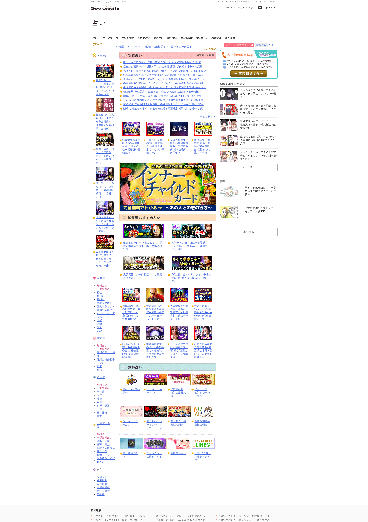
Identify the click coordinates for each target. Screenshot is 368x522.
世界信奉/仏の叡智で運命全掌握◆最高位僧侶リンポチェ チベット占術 (155, 312)
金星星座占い (178, 453)
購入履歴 (230, 38)
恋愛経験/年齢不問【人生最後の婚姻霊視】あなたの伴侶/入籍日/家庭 (163, 104)
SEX (99, 330)
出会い (101, 363)
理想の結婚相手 (106, 359)
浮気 (99, 316)
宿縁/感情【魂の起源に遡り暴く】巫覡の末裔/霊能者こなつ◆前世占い (131, 312)
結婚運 (101, 338)
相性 (99, 292)
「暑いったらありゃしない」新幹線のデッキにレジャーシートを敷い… (259, 516)
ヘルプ (273, 44)
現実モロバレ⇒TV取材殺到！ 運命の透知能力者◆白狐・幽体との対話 (143, 246)
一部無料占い (104, 289)
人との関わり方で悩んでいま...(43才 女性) (249, 66)
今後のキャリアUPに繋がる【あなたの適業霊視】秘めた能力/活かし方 (164, 79)
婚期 (99, 366)
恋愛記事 (216, 38)
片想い (101, 296)
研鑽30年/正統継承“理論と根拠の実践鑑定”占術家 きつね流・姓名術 (202, 146)
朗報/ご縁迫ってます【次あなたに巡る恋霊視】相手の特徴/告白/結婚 (163, 108)
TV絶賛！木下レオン (128, 46)
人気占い (102, 56)
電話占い (158, 38)
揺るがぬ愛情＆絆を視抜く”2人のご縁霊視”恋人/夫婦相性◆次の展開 (162, 66)
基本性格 (102, 412)
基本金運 (102, 451)
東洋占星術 (103, 487)
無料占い (172, 38)
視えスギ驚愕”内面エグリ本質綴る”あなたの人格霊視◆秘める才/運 (162, 62)
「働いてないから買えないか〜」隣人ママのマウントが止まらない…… (259, 520)
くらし (225, 2)
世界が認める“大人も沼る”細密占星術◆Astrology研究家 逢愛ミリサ (203, 312)
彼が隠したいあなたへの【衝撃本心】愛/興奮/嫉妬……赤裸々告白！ (105, 190)
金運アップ (103, 454)
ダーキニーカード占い (154, 391)
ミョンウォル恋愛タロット (154, 455)
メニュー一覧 (270, 2)
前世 (99, 416)
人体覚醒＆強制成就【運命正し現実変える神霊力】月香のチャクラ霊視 (179, 312)
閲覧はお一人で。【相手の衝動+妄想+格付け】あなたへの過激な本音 (105, 87)
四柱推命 (102, 483)
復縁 (99, 320)
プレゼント (256, 2)
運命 (99, 398)
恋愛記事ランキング (232, 83)
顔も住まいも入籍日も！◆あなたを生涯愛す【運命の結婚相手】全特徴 (105, 121)
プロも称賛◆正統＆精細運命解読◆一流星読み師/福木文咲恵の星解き (179, 146)
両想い (101, 299)
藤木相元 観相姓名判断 (178, 423)
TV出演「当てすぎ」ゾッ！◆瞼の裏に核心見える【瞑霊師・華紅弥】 (191, 277)
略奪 (99, 323)
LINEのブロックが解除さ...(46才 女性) (247, 63)
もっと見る (248, 167)
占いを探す (128, 38)
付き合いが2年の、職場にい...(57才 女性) (249, 61)
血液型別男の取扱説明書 (202, 423)
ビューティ (244, 2)
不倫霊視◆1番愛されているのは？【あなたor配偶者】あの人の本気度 (164, 83)
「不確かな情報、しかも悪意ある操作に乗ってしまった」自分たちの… (197, 520)
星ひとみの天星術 (181, 46)
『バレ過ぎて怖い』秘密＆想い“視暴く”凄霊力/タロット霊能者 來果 (179, 350)
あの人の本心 (104, 303)
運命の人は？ (104, 309)
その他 (101, 494)
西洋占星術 (103, 490)
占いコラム (202, 38)
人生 (99, 395)
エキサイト (269, 7)
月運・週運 (103, 405)
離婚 (99, 369)
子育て (216, 2)
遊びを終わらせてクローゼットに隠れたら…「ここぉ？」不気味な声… (197, 516)
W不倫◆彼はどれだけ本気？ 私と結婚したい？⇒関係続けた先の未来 (105, 258)
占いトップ (99, 38)
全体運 (101, 391)
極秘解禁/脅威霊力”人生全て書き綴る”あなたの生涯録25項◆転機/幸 (162, 91)
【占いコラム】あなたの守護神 (202, 392)
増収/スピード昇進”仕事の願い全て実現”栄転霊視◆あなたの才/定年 (162, 95)
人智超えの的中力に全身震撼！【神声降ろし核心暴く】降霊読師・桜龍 (190, 246)
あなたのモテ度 (106, 313)
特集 (223, 181)
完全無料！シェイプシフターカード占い (154, 424)
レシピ (233, 2)
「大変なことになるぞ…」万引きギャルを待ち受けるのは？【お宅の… (135, 516)
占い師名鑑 (186, 38)
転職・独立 (103, 444)
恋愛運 (101, 278)
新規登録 (261, 44)
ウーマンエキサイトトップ (240, 7)
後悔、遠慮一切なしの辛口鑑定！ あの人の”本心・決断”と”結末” (105, 155)
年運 (99, 402)
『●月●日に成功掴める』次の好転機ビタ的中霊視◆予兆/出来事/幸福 (163, 100)
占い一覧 (113, 38)
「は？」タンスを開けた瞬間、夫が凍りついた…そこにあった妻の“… (134, 520)
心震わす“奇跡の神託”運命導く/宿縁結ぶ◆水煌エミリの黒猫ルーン (155, 146)
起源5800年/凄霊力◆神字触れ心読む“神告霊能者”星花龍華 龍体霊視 (131, 350)
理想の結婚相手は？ (156, 46)
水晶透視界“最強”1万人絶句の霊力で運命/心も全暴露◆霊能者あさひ (155, 350)
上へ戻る (248, 231)
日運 (99, 409)
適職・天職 (103, 441)
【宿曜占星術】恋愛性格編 (178, 392)
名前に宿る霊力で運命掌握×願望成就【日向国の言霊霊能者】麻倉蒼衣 (203, 350)
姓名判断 (102, 480)
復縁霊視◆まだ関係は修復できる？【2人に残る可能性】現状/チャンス (164, 87)
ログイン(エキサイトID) (239, 44)
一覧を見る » (208, 116)
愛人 (99, 327)
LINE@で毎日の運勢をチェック (203, 456)
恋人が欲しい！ (106, 306)
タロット (102, 476)
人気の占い (143, 38)
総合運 (101, 377)
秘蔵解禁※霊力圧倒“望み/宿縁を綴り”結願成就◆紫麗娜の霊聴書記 (131, 146)
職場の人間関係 (106, 448)
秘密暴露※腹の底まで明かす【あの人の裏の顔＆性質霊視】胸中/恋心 (164, 75)
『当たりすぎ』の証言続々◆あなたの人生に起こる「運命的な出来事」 (105, 224)
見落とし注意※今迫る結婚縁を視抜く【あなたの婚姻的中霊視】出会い (164, 70)
